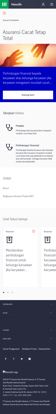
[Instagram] (30, 360)
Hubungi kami (28, 95)
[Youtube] (22, 360)
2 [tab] (7, 292)
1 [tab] (3, 292)
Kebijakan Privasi (29, 348)
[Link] (29, 12)
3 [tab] (12, 292)
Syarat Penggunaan (11, 348)
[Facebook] (6, 360)
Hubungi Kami (44, 348)
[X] (14, 360)
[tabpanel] (22, 257)
